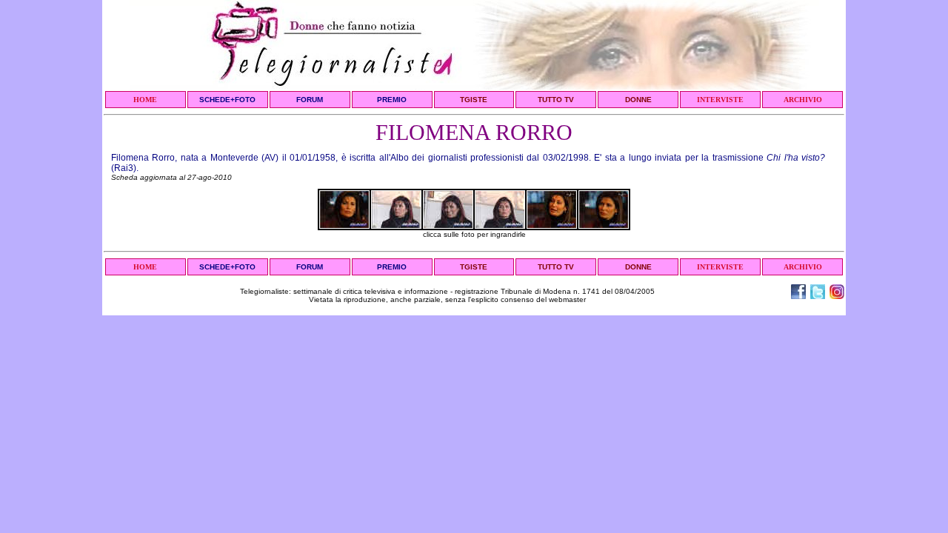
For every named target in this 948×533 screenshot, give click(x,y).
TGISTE (473, 99)
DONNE (638, 99)
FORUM (309, 99)
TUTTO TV (556, 99)
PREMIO (392, 99)
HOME (145, 99)
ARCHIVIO (803, 99)
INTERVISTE (720, 99)
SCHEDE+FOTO (227, 99)
